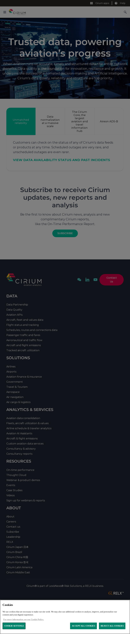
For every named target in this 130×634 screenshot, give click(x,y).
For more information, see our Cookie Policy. (23, 619)
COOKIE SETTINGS (14, 626)
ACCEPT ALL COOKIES (83, 626)
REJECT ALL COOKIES (112, 626)
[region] (65, 617)
